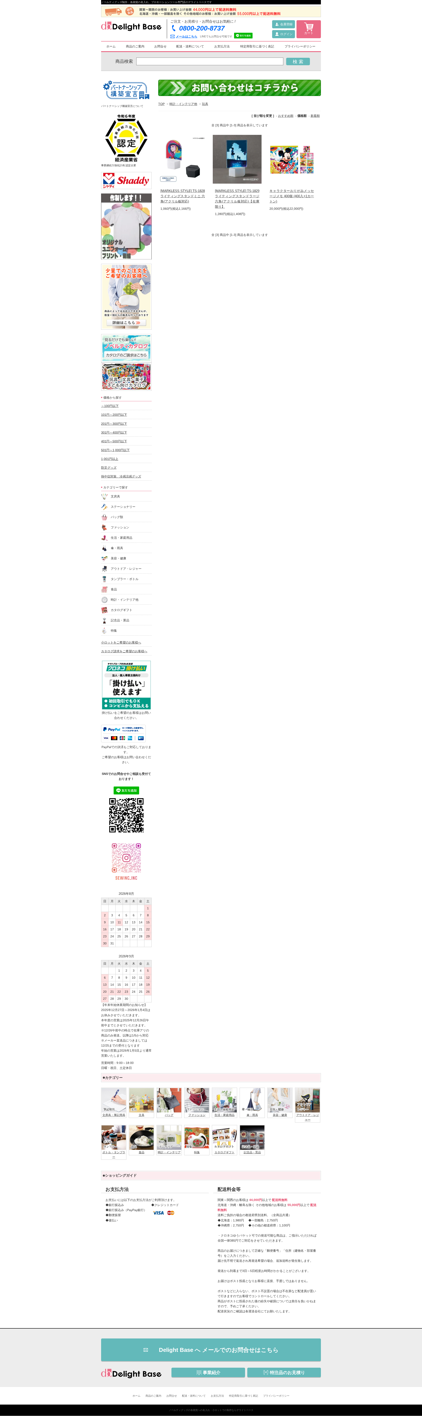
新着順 (315, 116)
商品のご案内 (135, 46)
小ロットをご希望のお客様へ (121, 642)
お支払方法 (222, 46)
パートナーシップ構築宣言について (122, 106)
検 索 (298, 61)
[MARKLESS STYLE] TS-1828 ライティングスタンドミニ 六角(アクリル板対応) (182, 196)
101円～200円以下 (114, 414)
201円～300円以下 (114, 423)
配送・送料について (190, 46)
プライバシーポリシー (300, 46)
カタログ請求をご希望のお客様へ (124, 651)
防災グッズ (108, 467)
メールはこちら (186, 36)
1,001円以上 (109, 459)
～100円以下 (110, 406)
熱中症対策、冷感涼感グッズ (121, 476)
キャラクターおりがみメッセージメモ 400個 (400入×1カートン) (291, 196)
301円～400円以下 (114, 432)
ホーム (111, 46)
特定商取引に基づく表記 (257, 46)
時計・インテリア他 (183, 104)
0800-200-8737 (202, 28)
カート (308, 33)
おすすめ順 (285, 116)
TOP (161, 104)
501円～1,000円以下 (115, 450)
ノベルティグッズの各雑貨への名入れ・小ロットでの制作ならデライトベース (211, 1410)
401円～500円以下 (114, 441)
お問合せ (160, 46)
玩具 (205, 104)
